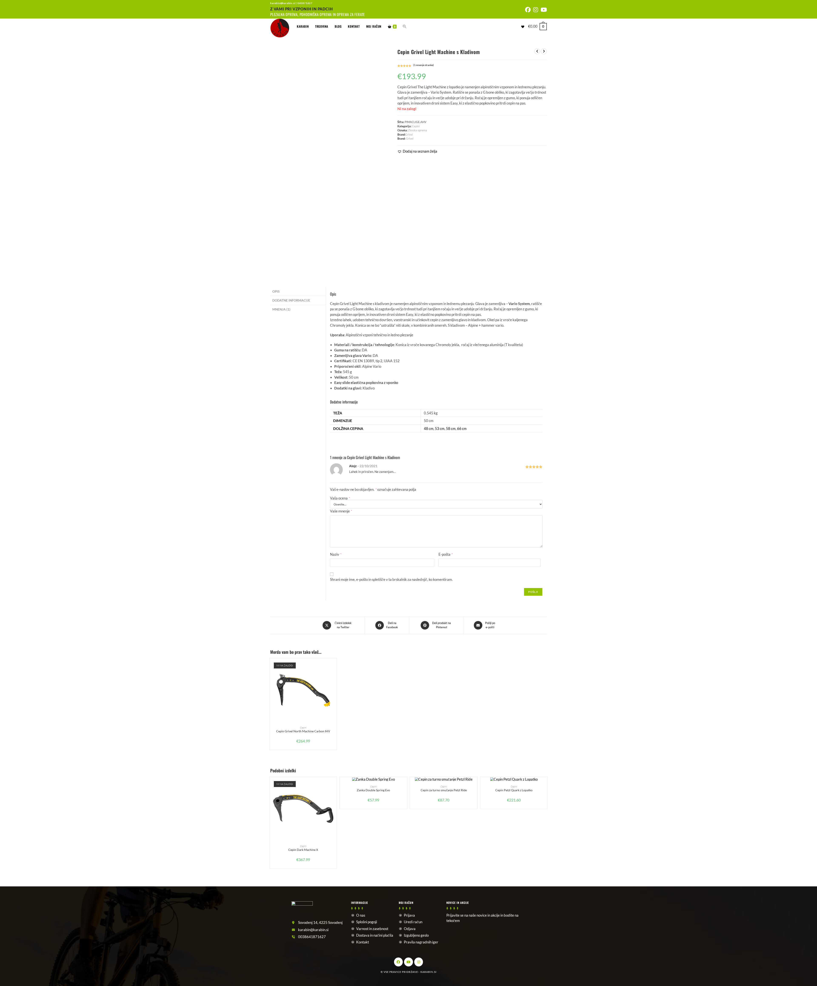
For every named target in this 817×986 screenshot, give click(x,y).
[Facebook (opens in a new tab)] (528, 10)
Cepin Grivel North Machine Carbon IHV (303, 731)
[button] (417, 151)
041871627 (304, 3)
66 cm (462, 428)
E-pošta (445, 554)
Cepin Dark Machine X (303, 849)
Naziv (335, 554)
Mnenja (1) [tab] (281, 309)
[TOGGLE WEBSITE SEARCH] (404, 26)
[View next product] (544, 51)
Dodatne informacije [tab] (291, 300)
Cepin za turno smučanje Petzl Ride (444, 790)
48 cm (428, 428)
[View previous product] (537, 51)
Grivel (409, 134)
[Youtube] (408, 961)
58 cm (451, 428)
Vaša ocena (340, 498)
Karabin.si (428, 971)
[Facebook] (398, 961)
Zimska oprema (417, 130)
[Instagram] (418, 961)
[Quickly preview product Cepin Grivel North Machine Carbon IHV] (334, 665)
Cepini (416, 126)
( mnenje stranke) (423, 65)
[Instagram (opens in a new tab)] (535, 10)
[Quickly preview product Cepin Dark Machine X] (334, 784)
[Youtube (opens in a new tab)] (543, 10)
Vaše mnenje (341, 511)
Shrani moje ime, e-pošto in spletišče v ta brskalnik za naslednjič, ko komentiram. (391, 579)
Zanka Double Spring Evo (373, 790)
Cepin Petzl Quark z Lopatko (514, 790)
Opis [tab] (276, 291)
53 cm (439, 428)
